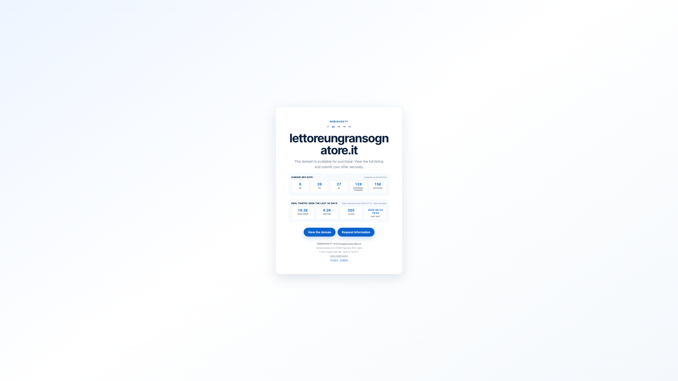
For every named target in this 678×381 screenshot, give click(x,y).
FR (344, 126)
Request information (356, 232)
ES (350, 126)
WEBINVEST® (339, 121)
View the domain (319, 232)
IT (328, 126)
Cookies (344, 260)
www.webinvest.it (339, 256)
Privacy (334, 260)
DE (339, 126)
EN (333, 126)
